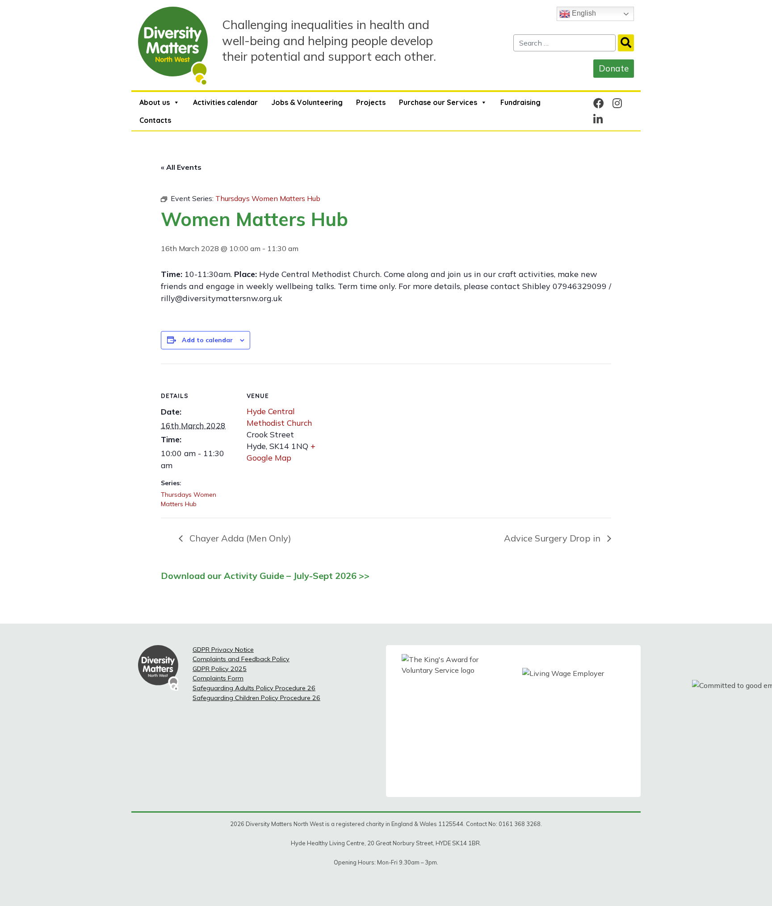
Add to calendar (207, 340)
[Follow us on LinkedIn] (598, 119)
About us (154, 102)
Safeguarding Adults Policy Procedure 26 (254, 688)
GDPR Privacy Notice (223, 650)
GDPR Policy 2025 (220, 669)
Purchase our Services (438, 102)
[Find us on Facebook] (598, 103)
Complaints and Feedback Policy (241, 659)
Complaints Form (218, 678)
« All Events (181, 167)
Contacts (155, 120)
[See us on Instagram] (617, 103)
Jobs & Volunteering (307, 102)
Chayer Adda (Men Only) (239, 538)
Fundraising (520, 102)
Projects (371, 102)
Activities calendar (225, 102)
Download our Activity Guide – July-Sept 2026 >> (265, 575)
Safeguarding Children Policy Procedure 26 (256, 698)
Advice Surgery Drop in (553, 538)
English (583, 13)
